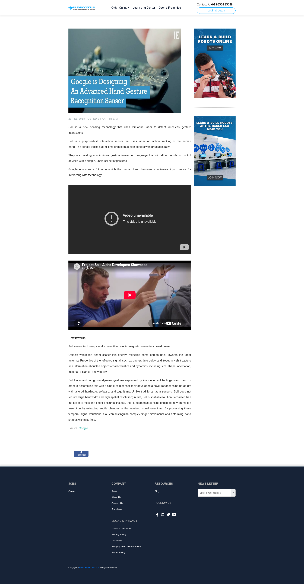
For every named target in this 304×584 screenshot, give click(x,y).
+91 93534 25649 (221, 4)
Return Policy (118, 552)
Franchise (117, 509)
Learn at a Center (144, 7)
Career (71, 491)
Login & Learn (216, 10)
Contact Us (117, 503)
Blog (157, 491)
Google (83, 428)
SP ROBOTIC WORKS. (89, 568)
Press (115, 491)
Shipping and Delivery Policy (126, 546)
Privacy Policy (119, 534)
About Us (116, 497)
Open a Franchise (170, 7)
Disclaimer (117, 540)
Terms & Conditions (122, 528)
